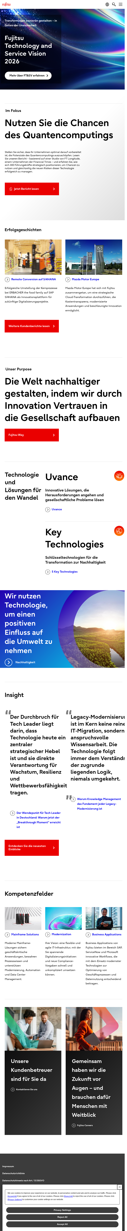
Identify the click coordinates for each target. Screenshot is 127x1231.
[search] (114, 4)
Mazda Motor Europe (85, 279)
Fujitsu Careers (85, 1125)
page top (119, 1164)
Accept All (62, 1224)
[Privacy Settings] (15, 1200)
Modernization (61, 934)
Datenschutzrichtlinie (13, 1173)
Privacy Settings (62, 1210)
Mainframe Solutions (25, 934)
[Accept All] (12, 1196)
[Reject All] (68, 1196)
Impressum (8, 1166)
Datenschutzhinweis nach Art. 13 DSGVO (23, 1180)
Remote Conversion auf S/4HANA (33, 279)
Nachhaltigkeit (25, 662)
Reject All (62, 1217)
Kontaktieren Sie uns (26, 1089)
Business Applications (106, 934)
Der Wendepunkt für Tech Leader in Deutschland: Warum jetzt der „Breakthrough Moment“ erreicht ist (39, 820)
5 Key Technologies (65, 571)
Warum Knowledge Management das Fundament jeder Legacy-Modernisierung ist (99, 804)
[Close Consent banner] (119, 1187)
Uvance (57, 509)
